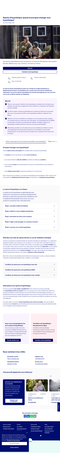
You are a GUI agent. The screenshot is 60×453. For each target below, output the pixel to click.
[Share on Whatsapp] (31, 416)
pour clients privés (49, 426)
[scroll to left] (48, 376)
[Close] (27, 432)
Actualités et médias (35, 426)
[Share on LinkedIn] (28, 416)
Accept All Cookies (14, 443)
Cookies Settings (14, 447)
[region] (14, 441)
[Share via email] (34, 416)
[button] (30, 72)
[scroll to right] (51, 376)
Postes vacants (6, 426)
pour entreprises (49, 428)
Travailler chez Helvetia (8, 428)
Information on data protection (13, 440)
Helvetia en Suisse (35, 428)
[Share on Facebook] (25, 416)
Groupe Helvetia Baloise (36, 431)
